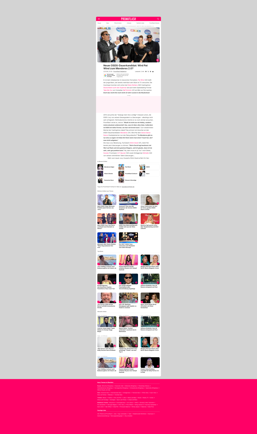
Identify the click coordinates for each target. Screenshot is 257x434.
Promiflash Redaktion (119, 71)
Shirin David (134, 143)
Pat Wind (141, 80)
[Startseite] (128, 19)
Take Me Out (107, 90)
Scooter (106, 153)
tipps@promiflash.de (128, 187)
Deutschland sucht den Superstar (115, 87)
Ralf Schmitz (127, 90)
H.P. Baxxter (121, 153)
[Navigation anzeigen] (99, 19)
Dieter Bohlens (133, 85)
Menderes (123, 133)
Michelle (146, 153)
